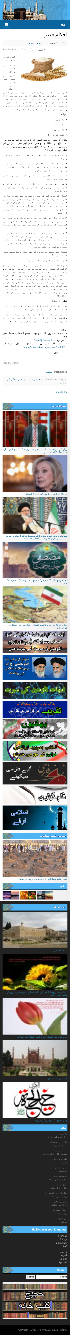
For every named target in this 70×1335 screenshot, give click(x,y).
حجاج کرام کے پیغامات (58, 1188)
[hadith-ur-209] (49, 895)
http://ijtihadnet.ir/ (43, 340)
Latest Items (58, 406)
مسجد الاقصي (60, 950)
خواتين (64, 1162)
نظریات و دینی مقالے (58, 1142)
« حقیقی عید (35, 379)
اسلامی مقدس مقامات (53, 835)
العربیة (64, 1255)
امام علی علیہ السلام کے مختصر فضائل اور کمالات (42, 1036)
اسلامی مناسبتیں (60, 1176)
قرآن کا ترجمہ (61, 1213)
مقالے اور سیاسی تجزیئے (57, 1137)
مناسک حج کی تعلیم (58, 1145)
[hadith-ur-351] (32, 895)
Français (62, 1235)
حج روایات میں (61, 1151)
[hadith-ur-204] (41, 895)
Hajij (64, 24)
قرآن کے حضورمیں (59, 1210)
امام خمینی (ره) (60, 1159)
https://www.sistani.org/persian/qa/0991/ (44, 347)
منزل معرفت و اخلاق (58, 1168)
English (63, 1258)
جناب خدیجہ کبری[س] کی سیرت (50, 1120)
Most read (60, 907)
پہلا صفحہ (63, 1134)
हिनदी (65, 1246)
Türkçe (63, 1239)
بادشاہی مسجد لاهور (57, 1078)
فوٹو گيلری (62, 1218)
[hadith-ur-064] (24, 895)
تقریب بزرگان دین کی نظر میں (54, 1154)
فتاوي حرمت (62, 1184)
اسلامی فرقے (61, 1171)
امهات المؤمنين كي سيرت (56, 1193)
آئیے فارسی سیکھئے (59, 1205)
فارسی (63, 1251)
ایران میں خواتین (60, 1201)
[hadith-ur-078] (15, 895)
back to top (61, 392)
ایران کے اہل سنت (59, 1196)
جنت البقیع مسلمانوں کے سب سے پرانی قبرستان (43, 879)
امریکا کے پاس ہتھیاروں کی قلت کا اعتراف (45, 494)
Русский (63, 1262)
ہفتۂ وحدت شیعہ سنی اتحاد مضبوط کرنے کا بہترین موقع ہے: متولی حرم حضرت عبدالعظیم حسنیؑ (36, 537)
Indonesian (61, 1243)
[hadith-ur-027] (7, 895)
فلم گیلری (63, 1222)
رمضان (49, 371)
